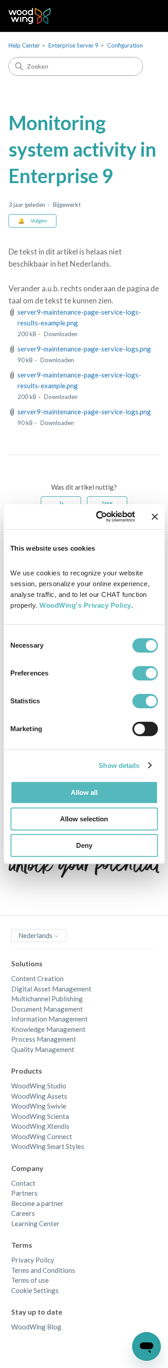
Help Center (24, 45)
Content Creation (37, 978)
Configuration (125, 45)
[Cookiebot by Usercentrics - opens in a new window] (100, 516)
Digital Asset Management (51, 989)
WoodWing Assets (39, 1096)
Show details (119, 765)
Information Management (49, 1019)
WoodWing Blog (36, 1327)
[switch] (145, 673)
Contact (23, 1183)
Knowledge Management (48, 1029)
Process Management (43, 1039)
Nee (107, 503)
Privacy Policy (32, 1260)
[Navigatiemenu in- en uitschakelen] (143, 16)
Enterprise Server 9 (73, 45)
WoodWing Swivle (38, 1106)
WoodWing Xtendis (40, 1126)
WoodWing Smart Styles (47, 1146)
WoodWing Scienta (40, 1116)
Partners (24, 1193)
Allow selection (84, 819)
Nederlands (36, 935)
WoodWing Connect (41, 1136)
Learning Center (35, 1223)
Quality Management (42, 1049)
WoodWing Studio (38, 1086)
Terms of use (30, 1280)
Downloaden (61, 334)
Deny (84, 845)
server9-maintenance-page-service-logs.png (84, 349)
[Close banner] (154, 516)
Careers (23, 1213)
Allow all (84, 792)
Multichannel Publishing (47, 999)
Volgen (38, 220)
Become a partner (37, 1203)
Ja (61, 503)
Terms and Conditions (43, 1270)
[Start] (30, 16)
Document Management (47, 1009)
